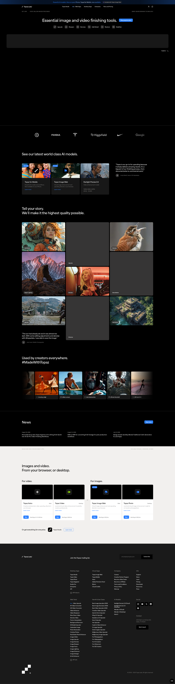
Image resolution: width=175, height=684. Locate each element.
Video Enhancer (74, 610)
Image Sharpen (74, 644)
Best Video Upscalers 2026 (99, 608)
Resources (139, 586)
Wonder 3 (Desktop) (120, 612)
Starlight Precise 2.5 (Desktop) (119, 606)
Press (137, 589)
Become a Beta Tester (120, 579)
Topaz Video (73, 577)
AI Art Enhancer (74, 656)
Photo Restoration (75, 629)
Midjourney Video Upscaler (99, 632)
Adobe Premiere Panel (98, 582)
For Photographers (97, 637)
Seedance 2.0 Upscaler (98, 617)
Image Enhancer (75, 651)
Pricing (138, 582)
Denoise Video (74, 617)
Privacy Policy (118, 586)
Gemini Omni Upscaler (98, 613)
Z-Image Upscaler (97, 627)
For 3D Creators (96, 646)
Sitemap (116, 589)
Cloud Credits (96, 586)
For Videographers (97, 639)
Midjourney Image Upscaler (100, 634)
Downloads (139, 584)
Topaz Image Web (97, 574)
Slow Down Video (75, 615)
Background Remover (76, 622)
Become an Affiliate (119, 582)
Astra (93, 579)
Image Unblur (74, 637)
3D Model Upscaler (75, 625)
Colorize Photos (74, 632)
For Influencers (96, 644)
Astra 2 (116, 614)
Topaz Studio (73, 574)
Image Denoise (74, 641)
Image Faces (73, 646)
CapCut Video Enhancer (99, 625)
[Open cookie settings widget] (172, 681)
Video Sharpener (75, 613)
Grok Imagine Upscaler (98, 629)
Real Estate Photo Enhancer (78, 634)
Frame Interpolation (75, 620)
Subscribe (147, 556)
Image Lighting (74, 649)
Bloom (94, 584)
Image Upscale (74, 639)
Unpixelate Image (75, 627)
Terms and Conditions (120, 584)
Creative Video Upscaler (99, 610)
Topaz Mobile (96, 577)
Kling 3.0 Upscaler (97, 615)
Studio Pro (73, 584)
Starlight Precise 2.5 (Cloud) (122, 603)
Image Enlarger (74, 653)
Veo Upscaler (96, 622)
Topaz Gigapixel (74, 582)
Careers (116, 574)
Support (138, 574)
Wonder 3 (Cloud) (119, 609)
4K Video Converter (75, 605)
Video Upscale (75, 603)
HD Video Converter (76, 608)
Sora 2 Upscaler (96, 620)
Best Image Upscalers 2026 (100, 603)
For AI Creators (96, 641)
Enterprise (73, 586)
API (71, 589)
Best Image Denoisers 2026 (100, 605)
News (138, 577)
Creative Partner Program (121, 577)
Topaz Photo (73, 579)
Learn (137, 579)
